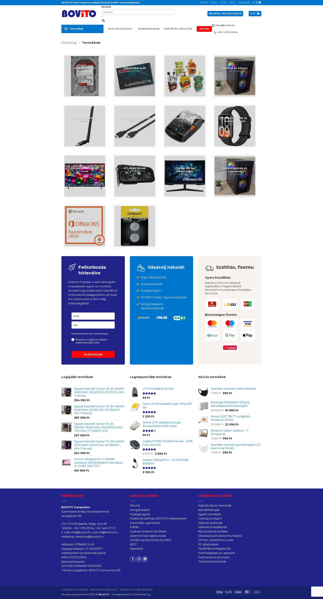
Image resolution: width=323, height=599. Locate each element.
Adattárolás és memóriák (214, 505)
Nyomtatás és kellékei (213, 531)
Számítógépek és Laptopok (216, 553)
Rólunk (204, 2)
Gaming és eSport (210, 518)
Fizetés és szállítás (178, 29)
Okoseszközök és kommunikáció (220, 535)
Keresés (106, 7)
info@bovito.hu (81, 532)
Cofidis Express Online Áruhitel (150, 540)
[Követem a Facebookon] (254, 3)
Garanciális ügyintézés (145, 523)
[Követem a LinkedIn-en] (260, 3)
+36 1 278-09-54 (83, 528)
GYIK (223, 2)
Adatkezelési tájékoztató (103, 589)
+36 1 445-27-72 (105, 528)
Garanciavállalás (151, 284)
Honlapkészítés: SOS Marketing (131, 594)
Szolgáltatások (120, 29)
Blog (214, 2)
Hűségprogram (148, 29)
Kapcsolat (244, 2)
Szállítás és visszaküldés (74, 589)
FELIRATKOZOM (93, 354)
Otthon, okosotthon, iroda (215, 540)
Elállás (134, 527)
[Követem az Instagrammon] (257, 3)
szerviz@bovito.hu (105, 532)
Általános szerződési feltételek (136, 589)
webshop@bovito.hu (90, 536)
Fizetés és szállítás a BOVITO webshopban (158, 518)
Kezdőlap (69, 43)
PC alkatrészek (208, 544)
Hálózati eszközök (210, 523)
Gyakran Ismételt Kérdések (148, 531)
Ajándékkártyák (208, 510)
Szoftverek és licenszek (214, 557)
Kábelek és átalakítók (212, 527)
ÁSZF (232, 2)
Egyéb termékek (209, 514)
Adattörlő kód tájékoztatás (148, 535)
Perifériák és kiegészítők (214, 548)
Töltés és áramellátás (212, 561)
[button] (225, 13)
